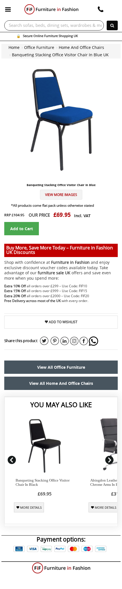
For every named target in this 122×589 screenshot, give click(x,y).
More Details (30, 508)
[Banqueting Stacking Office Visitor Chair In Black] (44, 445)
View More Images (61, 195)
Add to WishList (62, 322)
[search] (112, 25)
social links (44, 341)
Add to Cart (21, 228)
